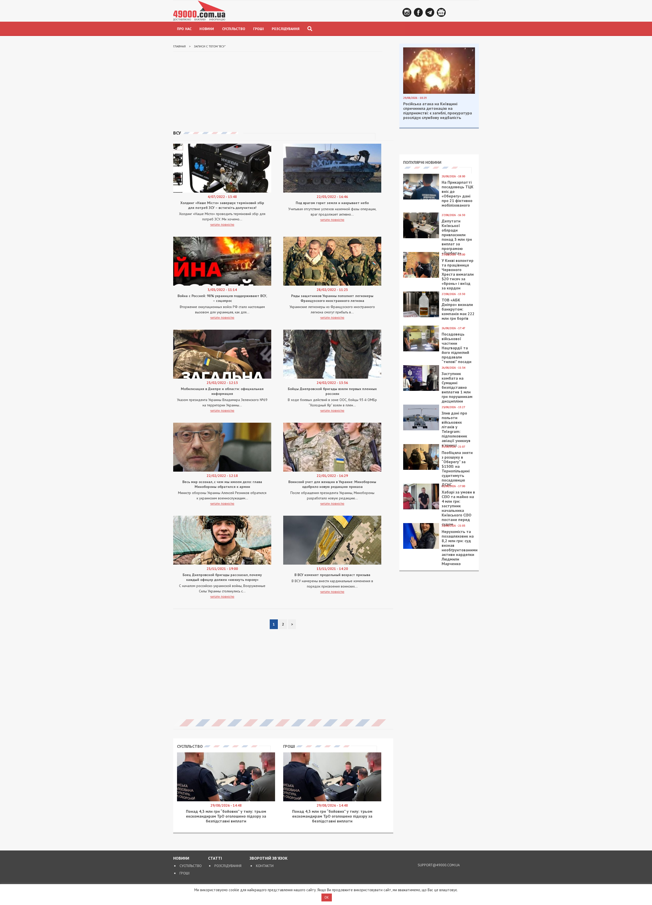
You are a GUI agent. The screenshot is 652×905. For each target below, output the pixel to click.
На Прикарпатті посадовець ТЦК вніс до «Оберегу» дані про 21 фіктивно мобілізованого (457, 194)
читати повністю (222, 224)
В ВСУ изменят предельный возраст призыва (332, 575)
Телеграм (429, 12)
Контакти (265, 865)
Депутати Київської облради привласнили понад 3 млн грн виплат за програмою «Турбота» (457, 237)
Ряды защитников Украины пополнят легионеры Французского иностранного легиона (332, 298)
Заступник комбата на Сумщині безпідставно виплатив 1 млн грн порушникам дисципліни (457, 387)
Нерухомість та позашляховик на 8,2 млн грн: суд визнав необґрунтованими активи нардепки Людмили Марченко (460, 547)
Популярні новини (422, 162)
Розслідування (286, 28)
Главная (179, 46)
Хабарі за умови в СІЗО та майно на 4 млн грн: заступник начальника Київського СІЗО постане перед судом (458, 508)
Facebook (418, 12)
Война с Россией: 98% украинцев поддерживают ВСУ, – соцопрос (222, 298)
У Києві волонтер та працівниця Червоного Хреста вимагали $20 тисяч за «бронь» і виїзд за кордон (458, 274)
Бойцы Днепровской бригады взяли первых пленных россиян (332, 391)
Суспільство (233, 28)
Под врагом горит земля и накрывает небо (332, 203)
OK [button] (326, 897)
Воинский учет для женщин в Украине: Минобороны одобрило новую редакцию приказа (332, 484)
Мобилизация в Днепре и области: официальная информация (222, 391)
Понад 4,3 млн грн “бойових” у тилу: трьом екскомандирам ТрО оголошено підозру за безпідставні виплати (226, 816)
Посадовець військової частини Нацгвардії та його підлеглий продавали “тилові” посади (456, 347)
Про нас (184, 28)
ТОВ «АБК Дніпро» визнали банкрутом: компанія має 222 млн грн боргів (458, 309)
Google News (441, 12)
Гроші (258, 28)
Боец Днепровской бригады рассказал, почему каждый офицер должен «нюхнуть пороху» (222, 577)
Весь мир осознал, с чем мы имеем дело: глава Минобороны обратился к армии (222, 484)
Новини (206, 28)
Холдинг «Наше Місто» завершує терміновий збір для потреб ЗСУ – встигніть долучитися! (222, 205)
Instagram (406, 12)
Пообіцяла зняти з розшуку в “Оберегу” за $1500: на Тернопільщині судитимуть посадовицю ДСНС (457, 468)
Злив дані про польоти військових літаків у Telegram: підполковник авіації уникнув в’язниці (456, 429)
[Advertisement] (283, 91)
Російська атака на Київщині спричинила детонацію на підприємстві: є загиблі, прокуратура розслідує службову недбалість (437, 110)
